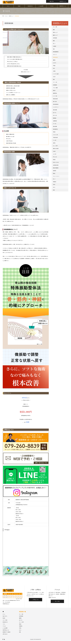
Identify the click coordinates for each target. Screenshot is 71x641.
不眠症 (54, 65)
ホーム (8, 6)
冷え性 (54, 76)
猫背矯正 (54, 170)
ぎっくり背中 (55, 145)
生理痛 (54, 71)
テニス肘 (54, 140)
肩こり (54, 43)
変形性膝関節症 (55, 51)
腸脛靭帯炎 (55, 93)
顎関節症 (54, 181)
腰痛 (54, 40)
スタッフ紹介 (5, 620)
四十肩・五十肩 (55, 162)
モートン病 (55, 82)
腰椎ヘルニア (55, 35)
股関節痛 (54, 118)
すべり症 (54, 123)
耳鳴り (54, 184)
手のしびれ (55, 156)
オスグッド (55, 54)
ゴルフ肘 (54, 154)
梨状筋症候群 (55, 98)
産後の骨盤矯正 (55, 167)
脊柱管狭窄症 (55, 129)
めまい (54, 187)
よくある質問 (41, 6)
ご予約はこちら (35, 599)
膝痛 (54, 29)
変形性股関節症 (55, 104)
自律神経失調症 (55, 165)
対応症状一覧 (30, 6)
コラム (4, 624)
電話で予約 (52, 1)
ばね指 (54, 151)
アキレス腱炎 (55, 87)
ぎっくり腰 (55, 26)
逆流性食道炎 (55, 57)
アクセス (51, 6)
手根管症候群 (55, 137)
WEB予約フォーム (63, 1)
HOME (3, 611)
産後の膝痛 (55, 109)
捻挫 (54, 79)
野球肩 (54, 159)
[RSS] (4, 639)
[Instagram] (2, 639)
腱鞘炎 (54, 60)
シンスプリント (55, 107)
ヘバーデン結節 (55, 73)
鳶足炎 (54, 90)
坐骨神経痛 (55, 37)
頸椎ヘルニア (55, 32)
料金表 (19, 6)
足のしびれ (55, 115)
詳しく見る (57, 601)
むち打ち (54, 62)
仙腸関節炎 (55, 120)
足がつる (54, 112)
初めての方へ (5, 616)
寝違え (54, 173)
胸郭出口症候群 (55, 148)
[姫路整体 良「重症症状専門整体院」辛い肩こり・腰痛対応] (8, 2)
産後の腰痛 (55, 126)
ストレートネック (56, 176)
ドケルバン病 (55, 134)
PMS (54, 68)
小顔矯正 (54, 46)
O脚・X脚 (54, 101)
